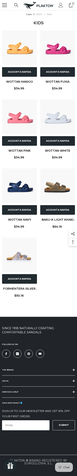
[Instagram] (17, 354)
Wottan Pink (19, 150)
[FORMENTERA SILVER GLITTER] (19, 255)
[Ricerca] (16, 5)
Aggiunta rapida (19, 71)
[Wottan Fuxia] (57, 47)
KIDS (39, 14)
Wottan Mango (19, 81)
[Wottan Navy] (19, 185)
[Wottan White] (57, 116)
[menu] (4, 5)
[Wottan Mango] (19, 47)
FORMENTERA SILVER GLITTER (19, 289)
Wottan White (57, 150)
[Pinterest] (29, 354)
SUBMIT (64, 425)
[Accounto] (61, 5)
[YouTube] (40, 354)
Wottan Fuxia (57, 81)
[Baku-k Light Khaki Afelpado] (57, 185)
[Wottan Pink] (19, 116)
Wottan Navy (19, 219)
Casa (29, 14)
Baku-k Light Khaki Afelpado (58, 220)
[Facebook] (6, 354)
